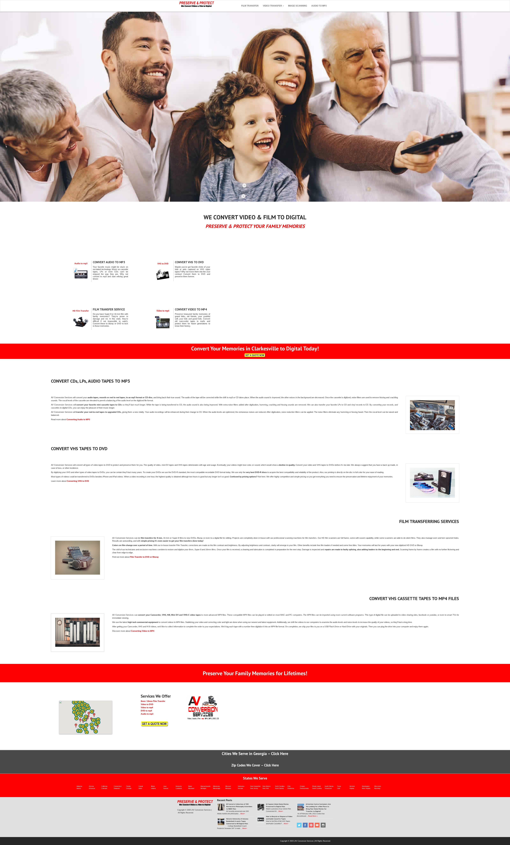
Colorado (104, 788)
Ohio (288, 786)
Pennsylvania (304, 788)
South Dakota (329, 786)
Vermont (352, 786)
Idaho (140, 788)
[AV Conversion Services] (196, 3)
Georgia (128, 788)
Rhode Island (316, 786)
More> (242, 814)
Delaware (117, 788)
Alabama (79, 786)
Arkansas (92, 788)
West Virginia (366, 788)
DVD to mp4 (146, 711)
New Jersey (254, 788)
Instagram (323, 825)
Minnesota (216, 786)
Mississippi (216, 788)
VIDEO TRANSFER (272, 6)
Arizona (91, 786)
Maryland (191, 788)
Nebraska (241, 786)
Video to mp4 (147, 707)
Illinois (153, 786)
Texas (339, 786)
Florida (128, 786)
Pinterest (311, 825)
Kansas (165, 788)
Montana (228, 788)
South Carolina (317, 788)
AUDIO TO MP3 (319, 6)
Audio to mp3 (147, 714)
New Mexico (267, 786)
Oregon (302, 786)
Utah (338, 788)
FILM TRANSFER (250, 6)
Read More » (313, 816)
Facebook (305, 825)
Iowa (164, 786)
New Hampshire (255, 786)
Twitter (299, 825)
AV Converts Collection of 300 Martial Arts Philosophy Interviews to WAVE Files (239, 806)
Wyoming (377, 788)
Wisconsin (377, 786)
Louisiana (179, 788)
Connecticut (117, 786)
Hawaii (141, 786)
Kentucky (179, 786)
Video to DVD (147, 704)
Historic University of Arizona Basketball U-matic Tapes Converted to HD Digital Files (237, 821)
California (104, 786)
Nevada (240, 788)
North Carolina (279, 786)
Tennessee (328, 788)
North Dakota (279, 788)
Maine (190, 786)
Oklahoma (290, 788)
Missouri (228, 786)
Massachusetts (206, 786)
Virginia (351, 788)
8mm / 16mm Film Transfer (153, 701)
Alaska (78, 788)
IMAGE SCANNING (297, 6)
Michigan (203, 788)
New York (266, 788)
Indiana (153, 788)
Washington (365, 786)
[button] (80, 720)
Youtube (317, 825)
